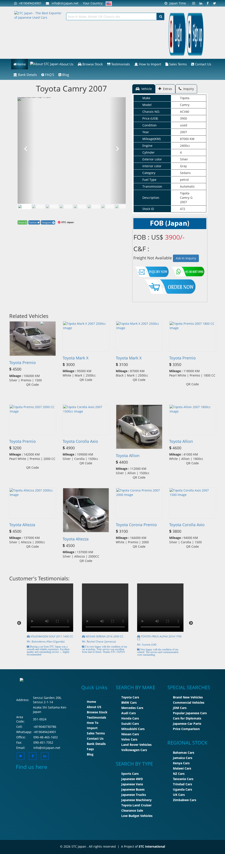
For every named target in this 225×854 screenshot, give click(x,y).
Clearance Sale (132, 810)
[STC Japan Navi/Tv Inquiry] (151, 271)
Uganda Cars (182, 789)
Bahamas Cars (183, 752)
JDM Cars (180, 708)
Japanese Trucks (133, 795)
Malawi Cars (182, 768)
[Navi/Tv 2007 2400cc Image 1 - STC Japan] (24, 206)
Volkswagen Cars (134, 750)
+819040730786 (44, 727)
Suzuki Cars (130, 723)
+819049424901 (29, 3)
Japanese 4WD (132, 779)
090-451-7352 (43, 742)
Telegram (46, 222)
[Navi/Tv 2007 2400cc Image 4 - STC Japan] (80, 206)
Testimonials (120, 64)
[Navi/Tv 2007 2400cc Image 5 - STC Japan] (93, 206)
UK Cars (179, 795)
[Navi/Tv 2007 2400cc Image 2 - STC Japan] (52, 206)
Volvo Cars (129, 739)
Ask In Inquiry (186, 258)
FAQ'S (49, 74)
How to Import (149, 64)
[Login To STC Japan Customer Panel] (177, 34)
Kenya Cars (181, 763)
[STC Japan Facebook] (208, 3)
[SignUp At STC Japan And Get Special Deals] (195, 34)
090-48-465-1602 (45, 737)
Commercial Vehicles (188, 702)
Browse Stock (92, 64)
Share (21, 222)
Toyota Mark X (75, 358)
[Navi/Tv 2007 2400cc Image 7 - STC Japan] (121, 206)
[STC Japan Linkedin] (201, 3)
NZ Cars (179, 773)
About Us (65, 64)
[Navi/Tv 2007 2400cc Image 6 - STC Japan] (107, 206)
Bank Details (27, 74)
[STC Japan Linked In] (44, 756)
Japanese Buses (133, 789)
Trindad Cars (182, 784)
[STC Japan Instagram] (193, 3)
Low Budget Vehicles (136, 816)
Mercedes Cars (132, 708)
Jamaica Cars (182, 758)
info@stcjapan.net (46, 748)
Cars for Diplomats (187, 718)
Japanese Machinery (136, 800)
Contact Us (202, 64)
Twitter (33, 222)
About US (94, 707)
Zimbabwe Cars (184, 800)
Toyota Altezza (22, 524)
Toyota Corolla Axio (80, 441)
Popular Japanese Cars (190, 713)
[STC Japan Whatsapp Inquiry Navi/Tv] (187, 271)
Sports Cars (130, 773)
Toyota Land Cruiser (136, 805)
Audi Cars (128, 713)
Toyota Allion (128, 455)
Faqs (90, 749)
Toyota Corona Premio (136, 524)
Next (191, 623)
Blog (65, 74)
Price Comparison (186, 729)
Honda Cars (130, 718)
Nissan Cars (130, 734)
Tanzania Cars (183, 779)
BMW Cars (129, 702)
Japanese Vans (132, 784)
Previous (19, 623)
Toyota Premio (22, 362)
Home (21, 64)
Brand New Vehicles (188, 697)
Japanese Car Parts (187, 723)
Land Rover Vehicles (136, 745)
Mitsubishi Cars (133, 729)
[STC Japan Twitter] (214, 3)
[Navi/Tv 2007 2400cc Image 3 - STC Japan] (66, 206)
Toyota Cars (130, 697)
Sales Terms (177, 64)
